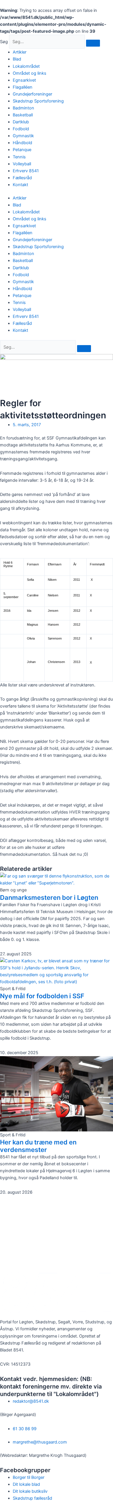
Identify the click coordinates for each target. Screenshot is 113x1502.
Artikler (19, 52)
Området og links (29, 73)
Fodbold (21, 128)
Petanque (22, 149)
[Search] (84, 348)
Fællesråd (22, 177)
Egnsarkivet (24, 80)
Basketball (23, 115)
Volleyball (22, 163)
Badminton (23, 108)
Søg (4, 41)
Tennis (19, 157)
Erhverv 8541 (26, 170)
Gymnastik (23, 135)
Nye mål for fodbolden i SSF (42, 996)
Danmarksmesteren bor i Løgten (49, 897)
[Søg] (93, 43)
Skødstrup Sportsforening (38, 101)
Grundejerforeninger (32, 94)
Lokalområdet (26, 66)
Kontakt (20, 184)
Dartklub (21, 121)
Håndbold (22, 142)
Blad (17, 59)
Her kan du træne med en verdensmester (38, 1145)
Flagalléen (22, 87)
